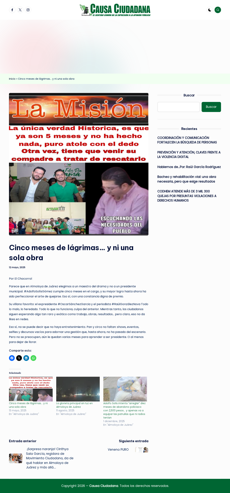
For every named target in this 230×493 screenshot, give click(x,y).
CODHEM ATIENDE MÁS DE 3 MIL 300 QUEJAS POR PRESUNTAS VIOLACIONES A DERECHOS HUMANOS (186, 196)
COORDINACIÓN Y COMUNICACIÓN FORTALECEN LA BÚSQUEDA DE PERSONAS (187, 140)
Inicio (12, 79)
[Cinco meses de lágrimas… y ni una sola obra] (31, 389)
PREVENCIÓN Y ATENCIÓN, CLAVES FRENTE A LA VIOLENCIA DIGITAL (188, 154)
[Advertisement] (115, 47)
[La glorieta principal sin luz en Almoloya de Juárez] (78, 389)
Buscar (189, 95)
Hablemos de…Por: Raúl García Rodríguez (189, 167)
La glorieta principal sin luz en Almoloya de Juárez (74, 405)
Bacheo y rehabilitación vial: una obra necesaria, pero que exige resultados (186, 179)
